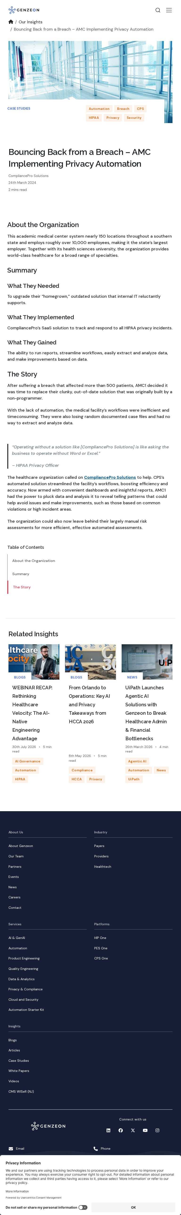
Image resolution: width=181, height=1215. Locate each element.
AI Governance (28, 761)
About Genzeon (20, 846)
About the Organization (33, 560)
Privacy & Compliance (25, 989)
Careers (14, 897)
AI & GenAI (16, 938)
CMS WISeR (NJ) (21, 1091)
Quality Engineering (23, 969)
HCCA (77, 779)
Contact (14, 907)
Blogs (20, 677)
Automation (99, 109)
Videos (13, 1081)
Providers (101, 856)
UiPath (134, 779)
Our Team (16, 856)
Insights (14, 1026)
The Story (22, 587)
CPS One (101, 958)
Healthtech (102, 866)
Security (134, 118)
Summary (20, 573)
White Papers (18, 1071)
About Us (15, 832)
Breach (123, 109)
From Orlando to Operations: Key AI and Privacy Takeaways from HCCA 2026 (89, 704)
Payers (99, 846)
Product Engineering (24, 958)
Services (14, 924)
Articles (14, 1050)
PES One (100, 948)
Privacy (113, 118)
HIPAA (94, 118)
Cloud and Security (23, 999)
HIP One (100, 938)
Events (13, 877)
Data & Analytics (21, 979)
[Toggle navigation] (169, 10)
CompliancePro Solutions (110, 477)
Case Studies (18, 108)
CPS (140, 109)
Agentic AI (137, 761)
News (132, 677)
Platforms (102, 924)
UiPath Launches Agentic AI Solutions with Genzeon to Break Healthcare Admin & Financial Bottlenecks (146, 713)
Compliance (82, 770)
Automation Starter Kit (26, 1010)
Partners (14, 866)
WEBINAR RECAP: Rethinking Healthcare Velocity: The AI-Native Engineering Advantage (32, 713)
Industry (100, 832)
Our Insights (30, 22)
